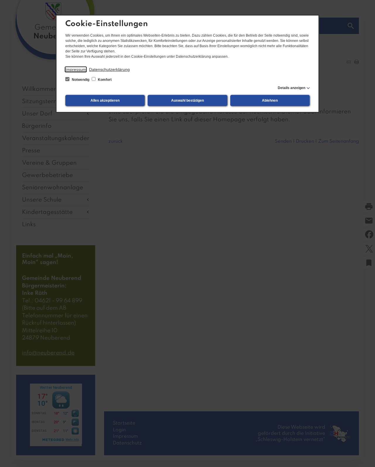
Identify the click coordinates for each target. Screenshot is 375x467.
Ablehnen (270, 100)
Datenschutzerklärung (109, 69)
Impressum (75, 69)
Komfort (104, 80)
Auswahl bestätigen (187, 100)
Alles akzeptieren (105, 100)
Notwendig (80, 80)
